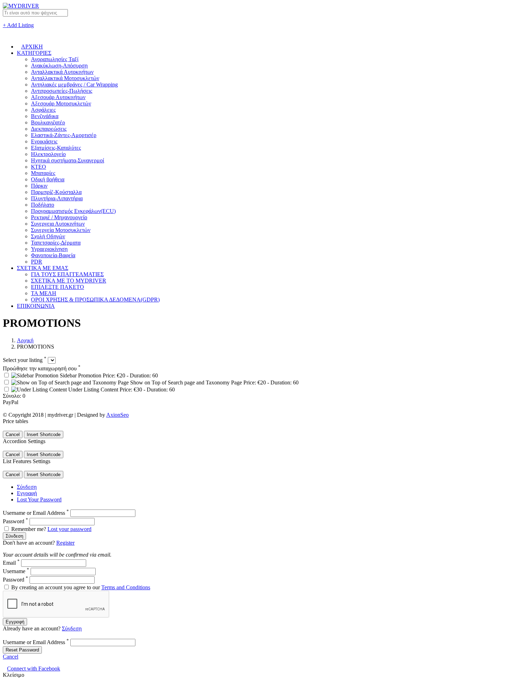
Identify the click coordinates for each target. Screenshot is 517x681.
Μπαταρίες (43, 173)
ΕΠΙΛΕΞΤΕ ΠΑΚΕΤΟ (57, 287)
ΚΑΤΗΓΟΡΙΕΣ (34, 53)
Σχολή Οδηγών (48, 236)
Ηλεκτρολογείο (48, 154)
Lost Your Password (39, 499)
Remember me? (28, 529)
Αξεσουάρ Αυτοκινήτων (58, 97)
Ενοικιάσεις (44, 141)
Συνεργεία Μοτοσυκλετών (60, 230)
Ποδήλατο (42, 205)
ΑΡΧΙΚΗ (32, 47)
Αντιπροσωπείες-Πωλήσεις (61, 91)
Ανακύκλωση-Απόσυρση (59, 66)
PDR (36, 262)
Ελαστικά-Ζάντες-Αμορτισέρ (63, 135)
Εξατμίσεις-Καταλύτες (56, 148)
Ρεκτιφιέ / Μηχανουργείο (59, 217)
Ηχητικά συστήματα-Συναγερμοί (67, 160)
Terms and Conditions (125, 587)
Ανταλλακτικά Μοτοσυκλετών (65, 78)
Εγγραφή (27, 493)
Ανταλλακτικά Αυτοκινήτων (62, 72)
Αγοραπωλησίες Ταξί (54, 59)
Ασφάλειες (43, 110)
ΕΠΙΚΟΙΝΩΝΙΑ (36, 306)
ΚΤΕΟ (38, 167)
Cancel (13, 434)
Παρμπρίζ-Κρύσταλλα (56, 192)
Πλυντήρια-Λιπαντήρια (57, 198)
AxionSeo (117, 415)
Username (16, 571)
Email (11, 563)
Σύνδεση (27, 487)
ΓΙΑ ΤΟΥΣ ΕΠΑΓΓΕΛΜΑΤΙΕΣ (67, 274)
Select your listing (24, 360)
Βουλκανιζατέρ (48, 122)
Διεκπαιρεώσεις (48, 129)
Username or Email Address (36, 513)
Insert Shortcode (43, 434)
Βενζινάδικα (44, 116)
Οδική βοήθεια (47, 179)
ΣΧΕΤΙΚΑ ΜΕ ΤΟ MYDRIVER (68, 281)
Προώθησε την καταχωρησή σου (42, 368)
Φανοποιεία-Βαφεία (53, 255)
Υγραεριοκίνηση (49, 249)
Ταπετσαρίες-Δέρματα (56, 243)
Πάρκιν (39, 186)
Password (15, 521)
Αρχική (25, 340)
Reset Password (22, 650)
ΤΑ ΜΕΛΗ (43, 293)
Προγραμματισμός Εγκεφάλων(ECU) (73, 211)
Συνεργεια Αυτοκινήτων (58, 224)
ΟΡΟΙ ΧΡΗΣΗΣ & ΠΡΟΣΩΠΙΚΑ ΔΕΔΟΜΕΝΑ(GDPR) (95, 300)
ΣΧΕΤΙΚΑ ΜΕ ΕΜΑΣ (42, 268)
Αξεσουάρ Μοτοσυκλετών (61, 103)
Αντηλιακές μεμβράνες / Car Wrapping (74, 84)
